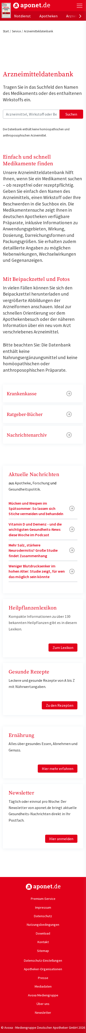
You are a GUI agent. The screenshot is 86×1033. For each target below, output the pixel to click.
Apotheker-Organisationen (43, 969)
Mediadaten (43, 986)
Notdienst (22, 16)
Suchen (71, 114)
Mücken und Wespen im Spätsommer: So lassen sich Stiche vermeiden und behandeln (36, 508)
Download (43, 933)
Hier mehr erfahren (57, 768)
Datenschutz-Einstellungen (43, 960)
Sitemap (43, 951)
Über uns (43, 1004)
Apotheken (48, 16)
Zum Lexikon (63, 647)
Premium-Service (43, 899)
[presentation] (80, 16)
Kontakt (43, 942)
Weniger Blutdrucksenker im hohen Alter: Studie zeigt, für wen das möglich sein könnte (37, 571)
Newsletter (43, 1012)
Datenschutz (43, 916)
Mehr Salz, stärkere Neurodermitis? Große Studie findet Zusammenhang (33, 550)
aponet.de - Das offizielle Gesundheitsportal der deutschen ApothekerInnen (31, 6)
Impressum (43, 907)
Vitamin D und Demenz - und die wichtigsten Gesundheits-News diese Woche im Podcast (35, 529)
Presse (43, 978)
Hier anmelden (61, 838)
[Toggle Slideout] (79, 5)
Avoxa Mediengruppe (43, 995)
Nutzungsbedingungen (43, 924)
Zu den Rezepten (59, 705)
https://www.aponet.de (43, 887)
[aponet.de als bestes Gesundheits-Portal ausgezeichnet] (6, 10)
